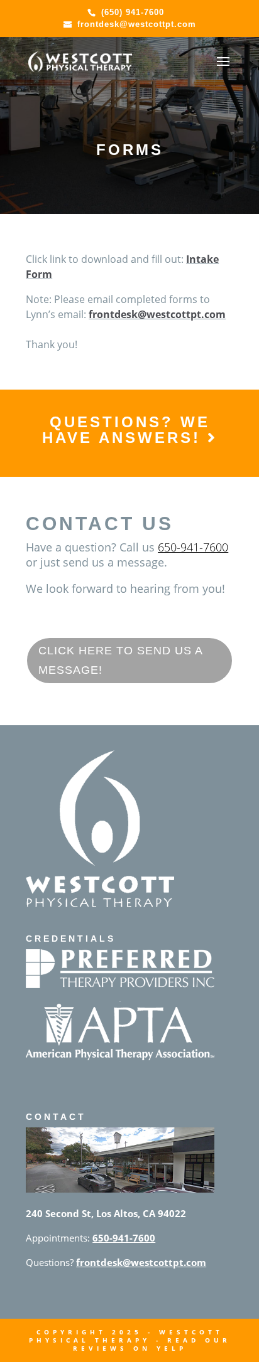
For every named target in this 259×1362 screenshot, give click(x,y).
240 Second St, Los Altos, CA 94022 (106, 1213)
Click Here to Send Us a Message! (120, 660)
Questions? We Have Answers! (126, 429)
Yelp (172, 1348)
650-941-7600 (193, 547)
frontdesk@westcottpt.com (157, 314)
